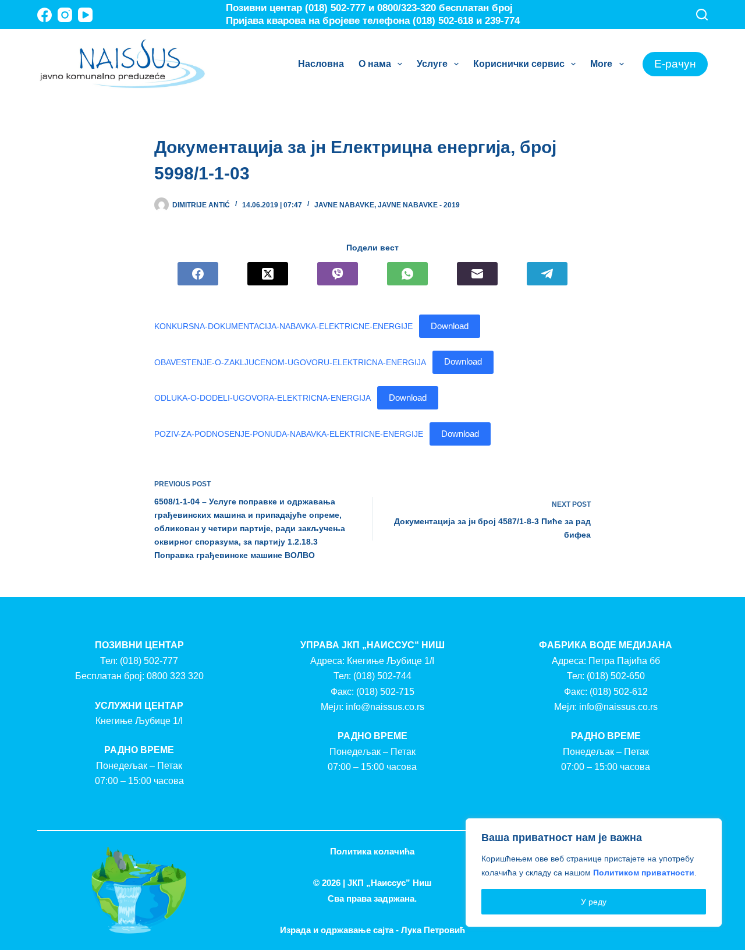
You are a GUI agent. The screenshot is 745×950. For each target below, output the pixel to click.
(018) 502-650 (616, 676)
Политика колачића (372, 851)
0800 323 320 (175, 676)
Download (450, 326)
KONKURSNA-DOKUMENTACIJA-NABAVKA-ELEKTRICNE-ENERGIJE (283, 326)
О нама (375, 64)
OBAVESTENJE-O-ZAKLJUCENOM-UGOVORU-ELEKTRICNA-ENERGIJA (290, 361)
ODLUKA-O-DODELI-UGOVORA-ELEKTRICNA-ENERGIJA (262, 397)
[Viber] (337, 273)
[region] (594, 872)
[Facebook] (44, 15)
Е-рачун (675, 64)
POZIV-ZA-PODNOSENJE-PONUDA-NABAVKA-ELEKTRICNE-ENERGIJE (288, 434)
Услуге (432, 64)
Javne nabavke (344, 205)
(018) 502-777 (149, 661)
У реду (593, 901)
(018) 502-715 (385, 692)
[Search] (702, 14)
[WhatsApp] (407, 273)
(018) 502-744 (382, 676)
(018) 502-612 (619, 692)
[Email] (477, 273)
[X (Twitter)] (267, 273)
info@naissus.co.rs (385, 707)
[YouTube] (85, 15)
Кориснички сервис (519, 64)
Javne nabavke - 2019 (419, 205)
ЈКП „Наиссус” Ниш (389, 883)
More (601, 64)
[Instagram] (65, 15)
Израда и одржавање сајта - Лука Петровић (372, 930)
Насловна (321, 64)
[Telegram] (547, 273)
